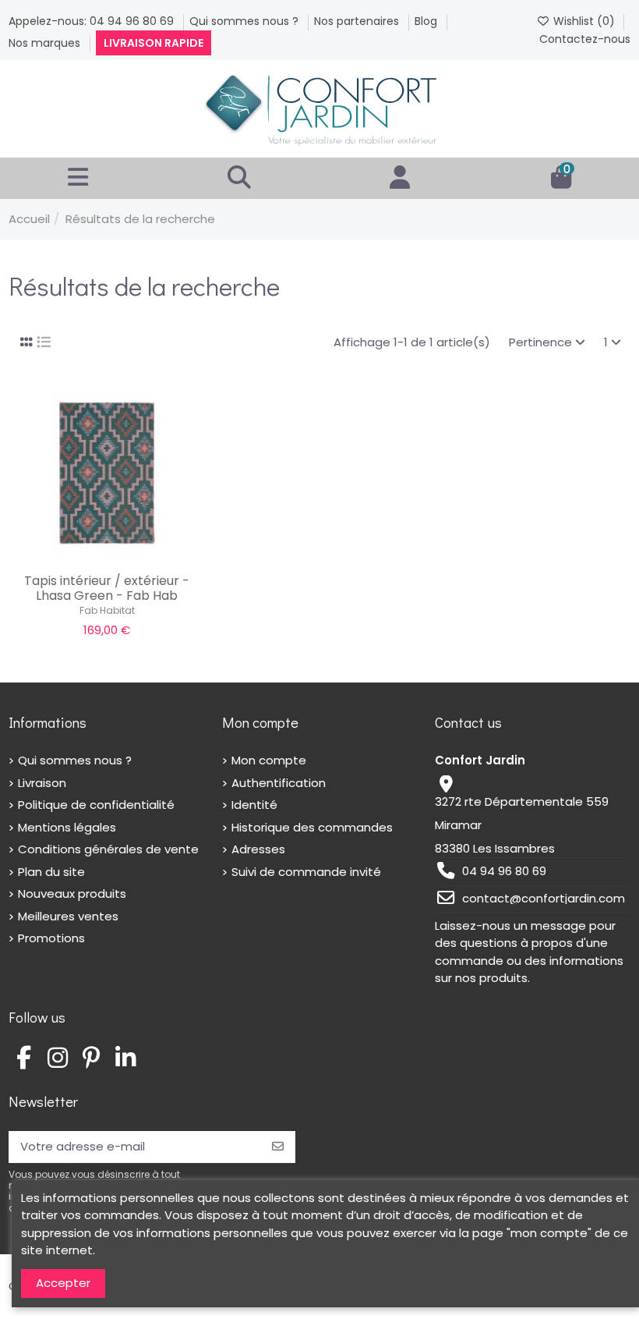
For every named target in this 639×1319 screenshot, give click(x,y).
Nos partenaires (358, 21)
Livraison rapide (153, 43)
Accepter (63, 1283)
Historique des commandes (312, 827)
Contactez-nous (584, 39)
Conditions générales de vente (108, 849)
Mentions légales (67, 827)
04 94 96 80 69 (504, 871)
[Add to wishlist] (82, 557)
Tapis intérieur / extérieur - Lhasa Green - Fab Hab (106, 588)
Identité (254, 804)
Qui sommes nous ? (245, 21)
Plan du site (51, 871)
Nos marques (46, 43)
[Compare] (106, 557)
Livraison (42, 783)
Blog (427, 21)
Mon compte (268, 760)
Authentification (278, 783)
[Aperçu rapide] (130, 557)
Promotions (51, 938)
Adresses (258, 849)
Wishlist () (584, 21)
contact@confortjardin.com (543, 898)
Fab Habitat (107, 610)
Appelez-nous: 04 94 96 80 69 (93, 21)
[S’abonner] (277, 1147)
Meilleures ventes (68, 916)
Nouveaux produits (72, 893)
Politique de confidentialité (96, 804)
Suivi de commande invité (306, 871)
